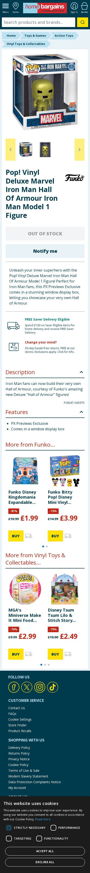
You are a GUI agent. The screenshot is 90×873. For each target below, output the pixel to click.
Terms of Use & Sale (23, 770)
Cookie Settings (20, 719)
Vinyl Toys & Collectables (26, 44)
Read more (43, 819)
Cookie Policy (18, 765)
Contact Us (16, 708)
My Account (17, 787)
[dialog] (45, 834)
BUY (16, 535)
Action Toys (64, 35)
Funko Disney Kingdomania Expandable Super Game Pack (22, 497)
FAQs (12, 713)
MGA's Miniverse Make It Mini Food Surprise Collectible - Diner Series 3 (24, 615)
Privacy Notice (19, 759)
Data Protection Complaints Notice (34, 782)
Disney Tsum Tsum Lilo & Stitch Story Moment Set (61, 615)
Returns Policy (19, 753)
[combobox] (45, 22)
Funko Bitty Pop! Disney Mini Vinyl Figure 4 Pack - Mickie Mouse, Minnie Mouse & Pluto (64, 497)
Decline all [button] (45, 862)
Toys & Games (35, 35)
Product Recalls (19, 731)
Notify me (45, 251)
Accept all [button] (45, 851)
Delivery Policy (19, 747)
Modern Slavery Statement (28, 776)
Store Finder (17, 725)
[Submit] (82, 22)
